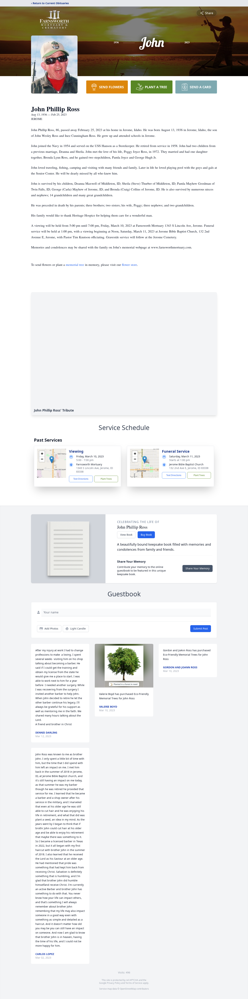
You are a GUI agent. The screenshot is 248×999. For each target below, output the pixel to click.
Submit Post (200, 628)
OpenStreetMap (128, 988)
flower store (129, 264)
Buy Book (146, 534)
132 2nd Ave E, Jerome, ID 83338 (188, 468)
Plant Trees (106, 478)
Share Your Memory (198, 568)
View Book (126, 534)
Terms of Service (133, 983)
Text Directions (80, 478)
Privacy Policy (114, 983)
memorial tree (75, 264)
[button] (51, 459)
